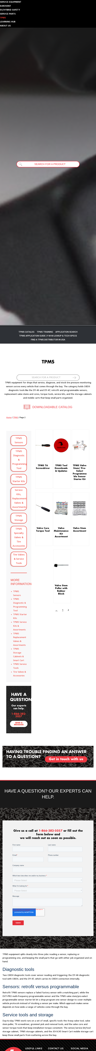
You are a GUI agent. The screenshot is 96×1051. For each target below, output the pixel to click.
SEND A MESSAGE (19, 724)
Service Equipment (10, 2)
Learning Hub (7, 22)
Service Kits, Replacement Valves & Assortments (19, 498)
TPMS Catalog (26, 332)
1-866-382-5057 (18, 715)
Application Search (66, 332)
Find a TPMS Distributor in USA (48, 339)
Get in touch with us (66, 759)
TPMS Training (45, 332)
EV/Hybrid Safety (10, 10)
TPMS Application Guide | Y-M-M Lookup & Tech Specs (48, 335)
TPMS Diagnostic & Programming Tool (19, 460)
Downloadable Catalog (52, 407)
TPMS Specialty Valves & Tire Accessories (18, 537)
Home (8, 417)
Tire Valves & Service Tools (19, 559)
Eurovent (5, 6)
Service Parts (8, 14)
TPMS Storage (18, 518)
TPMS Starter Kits (18, 479)
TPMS (3, 18)
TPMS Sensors (19, 440)
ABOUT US (5, 26)
